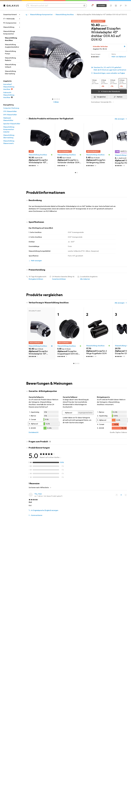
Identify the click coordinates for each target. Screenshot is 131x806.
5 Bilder (56, 102)
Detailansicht (33, 432)
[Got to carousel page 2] (54, 99)
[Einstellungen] (92, 5)
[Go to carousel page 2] (77, 172)
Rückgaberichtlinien (36, 279)
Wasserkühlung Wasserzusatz (8, 142)
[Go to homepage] (11, 5)
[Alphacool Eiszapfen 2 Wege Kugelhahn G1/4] (98, 333)
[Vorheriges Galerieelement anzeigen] (26, 58)
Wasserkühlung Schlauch (10, 66)
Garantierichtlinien (59, 279)
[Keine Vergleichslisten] (115, 5)
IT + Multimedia (9, 19)
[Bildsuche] (84, 5)
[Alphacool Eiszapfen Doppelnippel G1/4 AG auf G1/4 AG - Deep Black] (69, 333)
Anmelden (101, 6)
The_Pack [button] (38, 494)
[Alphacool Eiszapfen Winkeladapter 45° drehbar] (40, 146)
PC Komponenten (9, 23)
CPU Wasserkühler (10, 111)
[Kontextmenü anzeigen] (112, 495)
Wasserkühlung (8, 27)
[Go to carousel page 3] (77, 363)
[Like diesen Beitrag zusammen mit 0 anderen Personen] (116, 495)
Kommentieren (36, 515)
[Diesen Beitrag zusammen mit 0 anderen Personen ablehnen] (125, 495)
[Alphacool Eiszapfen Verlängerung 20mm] (98, 146)
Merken (120, 97)
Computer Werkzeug (11, 108)
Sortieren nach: (34, 488)
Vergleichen (101, 97)
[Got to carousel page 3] (55, 99)
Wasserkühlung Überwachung (10, 72)
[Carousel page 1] (52, 99)
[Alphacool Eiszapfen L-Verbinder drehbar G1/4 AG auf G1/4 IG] (69, 146)
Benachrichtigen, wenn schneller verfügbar (109, 73)
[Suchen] (28, 5)
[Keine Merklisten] (120, 5)
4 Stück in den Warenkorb (110, 92)
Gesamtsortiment (10, 15)
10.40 (95, 25)
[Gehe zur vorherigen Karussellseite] (30, 146)
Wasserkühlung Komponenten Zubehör (8, 129)
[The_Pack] (45, 495)
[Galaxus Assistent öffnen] (111, 5)
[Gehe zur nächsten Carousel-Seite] (123, 146)
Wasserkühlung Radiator (10, 59)
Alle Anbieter (85, 279)
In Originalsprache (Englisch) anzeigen (44, 510)
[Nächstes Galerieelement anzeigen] (87, 58)
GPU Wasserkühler (10, 115)
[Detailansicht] (44, 420)
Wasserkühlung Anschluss (11, 39)
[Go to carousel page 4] (78, 363)
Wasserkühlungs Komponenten (9, 32)
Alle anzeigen (119, 119)
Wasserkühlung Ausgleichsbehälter (12, 46)
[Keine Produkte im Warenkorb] (125, 5)
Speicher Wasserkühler (11, 124)
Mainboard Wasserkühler (8, 119)
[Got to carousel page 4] (57, 99)
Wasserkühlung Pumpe (10, 52)
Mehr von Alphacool (119, 55)
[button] (124, 46)
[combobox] (45, 487)
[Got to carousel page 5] (59, 99)
